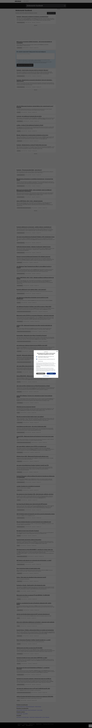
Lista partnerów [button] (38, 366)
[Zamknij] (57, 351)
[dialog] (46, 364)
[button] (46, 361)
